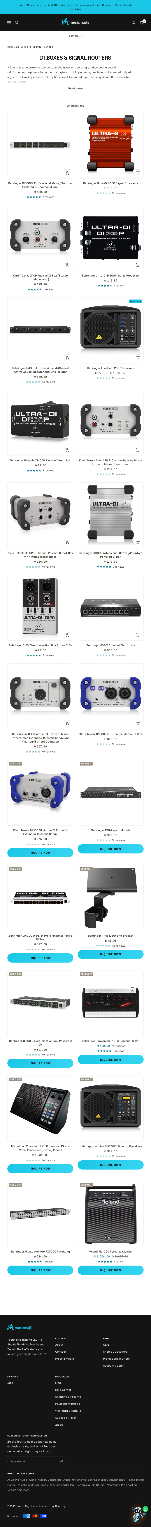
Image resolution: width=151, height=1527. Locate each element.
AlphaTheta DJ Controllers (45, 1479)
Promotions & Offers (116, 1358)
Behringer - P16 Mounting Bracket (111, 935)
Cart (106, 1344)
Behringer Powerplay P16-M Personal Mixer (111, 1041)
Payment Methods (67, 1403)
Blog (10, 1382)
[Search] (16, 22)
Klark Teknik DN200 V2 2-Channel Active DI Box (110, 734)
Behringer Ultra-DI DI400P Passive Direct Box (40, 460)
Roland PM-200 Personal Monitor (111, 1251)
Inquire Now (40, 852)
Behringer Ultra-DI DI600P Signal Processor (111, 275)
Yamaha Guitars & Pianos (32, 1485)
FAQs (58, 1382)
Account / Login (113, 1365)
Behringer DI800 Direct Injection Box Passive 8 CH (40, 1042)
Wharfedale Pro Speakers (121, 1485)
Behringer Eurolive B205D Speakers (110, 368)
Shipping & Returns (68, 1396)
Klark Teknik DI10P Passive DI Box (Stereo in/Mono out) (40, 277)
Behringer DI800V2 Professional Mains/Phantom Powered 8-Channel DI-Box (40, 185)
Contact (60, 1351)
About (59, 1344)
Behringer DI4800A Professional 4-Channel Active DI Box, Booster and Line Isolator (40, 369)
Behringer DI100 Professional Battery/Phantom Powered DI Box (110, 554)
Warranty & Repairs (68, 1410)
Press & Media (64, 1358)
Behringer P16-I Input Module (110, 830)
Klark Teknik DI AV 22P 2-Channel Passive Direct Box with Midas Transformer (110, 462)
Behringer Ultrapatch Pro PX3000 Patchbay (40, 1251)
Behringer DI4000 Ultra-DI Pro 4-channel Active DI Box (40, 937)
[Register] (62, 1461)
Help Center (63, 1389)
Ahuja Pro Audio (17, 1479)
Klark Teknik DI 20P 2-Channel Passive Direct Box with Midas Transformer (40, 554)
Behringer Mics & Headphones (106, 1479)
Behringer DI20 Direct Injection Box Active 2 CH (40, 645)
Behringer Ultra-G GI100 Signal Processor (110, 183)
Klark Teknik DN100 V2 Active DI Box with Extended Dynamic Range (40, 832)
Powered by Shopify (52, 1506)
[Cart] (142, 22)
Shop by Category (115, 1351)
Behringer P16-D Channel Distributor (110, 645)
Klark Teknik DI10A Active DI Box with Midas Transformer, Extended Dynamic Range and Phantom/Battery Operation (40, 737)
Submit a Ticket (65, 1417)
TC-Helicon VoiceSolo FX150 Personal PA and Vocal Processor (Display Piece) (40, 1148)
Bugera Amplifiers (18, 1489)
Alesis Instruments (74, 1479)
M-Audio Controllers (62, 1485)
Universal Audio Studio (90, 1485)
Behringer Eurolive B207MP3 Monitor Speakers (111, 1146)
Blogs (59, 1424)
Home (10, 47)
